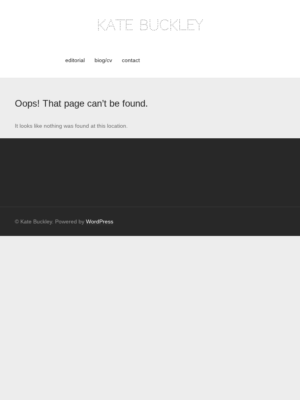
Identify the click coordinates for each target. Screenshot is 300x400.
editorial (75, 60)
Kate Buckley (150, 25)
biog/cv (103, 60)
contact (131, 60)
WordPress (99, 221)
